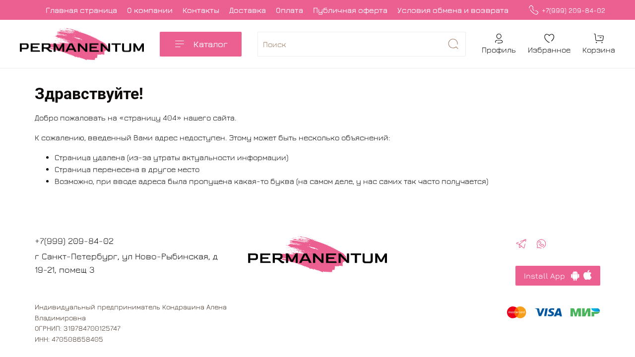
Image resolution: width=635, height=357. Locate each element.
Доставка (247, 9)
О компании (150, 9)
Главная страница (81, 9)
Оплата (289, 9)
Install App (547, 275)
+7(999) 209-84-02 (573, 10)
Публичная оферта (350, 9)
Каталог (210, 44)
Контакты (201, 9)
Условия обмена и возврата (452, 9)
